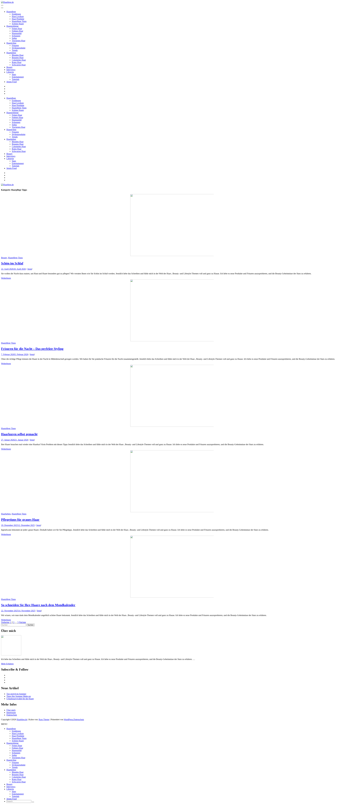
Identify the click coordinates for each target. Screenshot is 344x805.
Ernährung (16, 14)
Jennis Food (11, 82)
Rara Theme (44, 719)
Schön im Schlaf (12, 263)
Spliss (14, 38)
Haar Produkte (18, 19)
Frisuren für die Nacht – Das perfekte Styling (32, 348)
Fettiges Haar (17, 31)
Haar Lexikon (18, 16)
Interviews (10, 70)
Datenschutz (11, 715)
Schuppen (16, 36)
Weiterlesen (6, 278)
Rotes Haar (16, 62)
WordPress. (69, 719)
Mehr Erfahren (7, 664)
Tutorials (15, 79)
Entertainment (18, 77)
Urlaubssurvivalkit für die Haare (20, 699)
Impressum (11, 712)
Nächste (22, 622)
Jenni (29, 269)
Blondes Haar (18, 55)
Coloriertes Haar (19, 60)
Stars (14, 74)
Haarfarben (11, 53)
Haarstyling (11, 43)
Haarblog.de (22, 719)
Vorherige (5, 622)
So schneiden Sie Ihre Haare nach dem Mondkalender (38, 605)
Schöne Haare (18, 24)
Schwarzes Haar (19, 65)
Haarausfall (17, 33)
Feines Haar (17, 28)
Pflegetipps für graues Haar (20, 519)
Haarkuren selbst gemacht (19, 434)
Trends (15, 50)
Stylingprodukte (18, 48)
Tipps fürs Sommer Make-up (18, 696)
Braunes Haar (18, 57)
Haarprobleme (12, 26)
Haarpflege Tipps (19, 21)
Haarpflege (11, 11)
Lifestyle (10, 72)
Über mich (10, 710)
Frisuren (15, 45)
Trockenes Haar (18, 40)
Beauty (9, 67)
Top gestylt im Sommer (16, 694)
